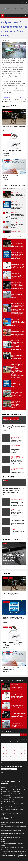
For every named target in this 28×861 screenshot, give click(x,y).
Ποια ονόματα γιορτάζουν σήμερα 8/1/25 (20, 99)
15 (21, 750)
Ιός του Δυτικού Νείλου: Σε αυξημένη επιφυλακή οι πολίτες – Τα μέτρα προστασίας (12, 152)
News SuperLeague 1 (7, 418)
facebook (24, 2)
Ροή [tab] (5, 237)
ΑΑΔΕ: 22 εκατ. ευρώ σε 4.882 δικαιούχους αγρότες (17, 226)
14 (17, 750)
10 (3, 750)
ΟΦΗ (18, 419)
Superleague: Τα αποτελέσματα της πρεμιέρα (16, 451)
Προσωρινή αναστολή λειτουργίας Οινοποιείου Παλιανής (17, 296)
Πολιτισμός (18, 231)
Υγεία (10, 135)
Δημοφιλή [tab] (11, 237)
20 (14, 753)
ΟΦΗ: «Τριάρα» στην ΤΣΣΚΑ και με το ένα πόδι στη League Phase (17, 357)
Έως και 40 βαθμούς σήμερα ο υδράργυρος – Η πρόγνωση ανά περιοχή (14, 127)
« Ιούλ (2, 762)
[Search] (26, 15)
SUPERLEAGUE (14, 201)
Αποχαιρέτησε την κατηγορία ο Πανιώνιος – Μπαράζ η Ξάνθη (17, 462)
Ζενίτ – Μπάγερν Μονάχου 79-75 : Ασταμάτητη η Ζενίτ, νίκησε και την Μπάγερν (13, 490)
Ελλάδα (7, 18)
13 (14, 750)
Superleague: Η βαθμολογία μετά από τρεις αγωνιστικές (16, 440)
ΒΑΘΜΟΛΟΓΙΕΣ (13, 419)
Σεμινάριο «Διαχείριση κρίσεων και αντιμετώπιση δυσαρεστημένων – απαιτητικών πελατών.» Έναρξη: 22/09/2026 (17, 346)
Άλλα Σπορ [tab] (20, 237)
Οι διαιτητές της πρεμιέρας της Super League (16, 385)
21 (17, 753)
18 (6, 753)
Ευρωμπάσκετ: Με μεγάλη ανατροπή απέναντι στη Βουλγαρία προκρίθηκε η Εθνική (17, 522)
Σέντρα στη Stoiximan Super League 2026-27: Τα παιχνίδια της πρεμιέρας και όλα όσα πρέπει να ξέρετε (17, 205)
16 (24, 750)
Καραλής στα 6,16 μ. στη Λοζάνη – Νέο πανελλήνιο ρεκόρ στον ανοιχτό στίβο (17, 333)
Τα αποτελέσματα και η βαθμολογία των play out (17, 471)
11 (6, 750)
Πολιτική (18, 401)
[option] (14, 195)
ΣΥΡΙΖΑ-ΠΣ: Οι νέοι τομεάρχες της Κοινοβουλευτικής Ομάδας (16, 405)
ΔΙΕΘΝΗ (5, 543)
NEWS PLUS (3, 18)
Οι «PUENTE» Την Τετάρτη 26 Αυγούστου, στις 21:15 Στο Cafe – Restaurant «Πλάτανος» (17, 286)
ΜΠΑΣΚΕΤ (5, 480)
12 (10, 750)
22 (21, 753)
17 (3, 753)
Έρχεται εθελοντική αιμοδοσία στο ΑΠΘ (6, 99)
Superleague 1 (6, 419)
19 (10, 753)
